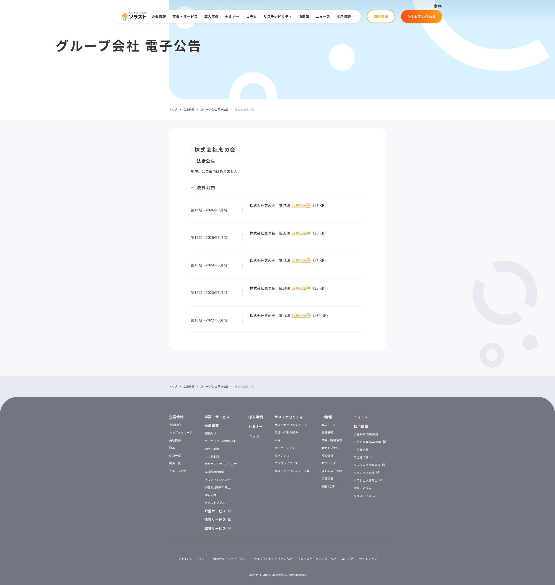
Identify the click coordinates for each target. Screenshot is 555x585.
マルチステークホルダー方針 (317, 559)
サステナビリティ (277, 16)
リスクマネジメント (217, 479)
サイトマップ (368, 559)
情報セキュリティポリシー (230, 559)
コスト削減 (211, 456)
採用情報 (343, 16)
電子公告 (348, 559)
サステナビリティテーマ (290, 425)
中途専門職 (361, 457)
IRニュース (329, 425)
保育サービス (215, 519)
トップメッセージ (181, 432)
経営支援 (210, 495)
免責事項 (327, 478)
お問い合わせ (425, 16)
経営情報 (327, 432)
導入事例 (211, 16)
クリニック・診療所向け (220, 441)
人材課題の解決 (214, 472)
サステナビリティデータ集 (292, 471)
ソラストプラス (214, 502)
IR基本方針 (329, 486)
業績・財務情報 (332, 440)
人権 (277, 440)
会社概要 (175, 440)
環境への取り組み (286, 432)
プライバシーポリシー (192, 559)
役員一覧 (175, 455)
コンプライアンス (286, 463)
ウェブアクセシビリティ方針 (273, 559)
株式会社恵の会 (215, 149)
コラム (251, 16)
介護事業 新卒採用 (366, 434)
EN (440, 6)
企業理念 (175, 425)
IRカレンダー (330, 463)
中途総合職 (361, 450)
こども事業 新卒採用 (367, 442)
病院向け (210, 433)
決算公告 (299, 205)
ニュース (323, 16)
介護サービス (215, 510)
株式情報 (327, 455)
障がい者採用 (363, 488)
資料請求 (381, 16)
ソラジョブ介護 (364, 473)
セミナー (232, 16)
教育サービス (215, 528)
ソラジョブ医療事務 (367, 465)
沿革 (172, 448)
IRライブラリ (330, 448)
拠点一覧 (175, 463)
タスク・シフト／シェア (220, 464)
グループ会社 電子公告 (215, 109)
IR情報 (304, 16)
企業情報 (159, 16)
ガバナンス (281, 455)
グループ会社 (178, 471)
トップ (173, 109)
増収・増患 (211, 449)
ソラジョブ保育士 (365, 480)
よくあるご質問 (332, 471)
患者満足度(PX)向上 (217, 487)
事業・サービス (185, 16)
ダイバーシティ (284, 448)
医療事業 (211, 425)
